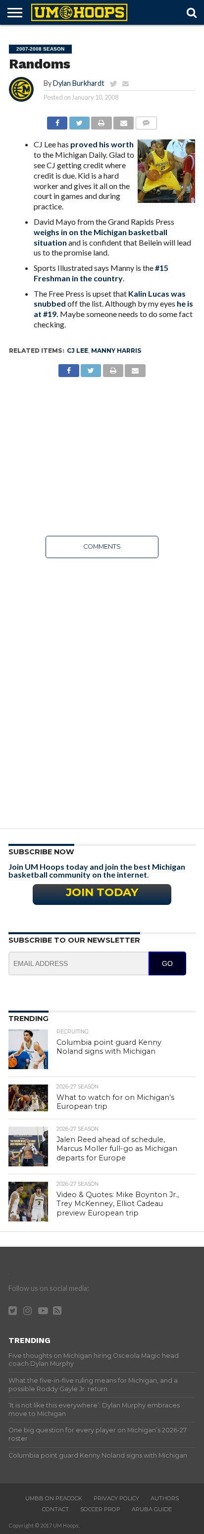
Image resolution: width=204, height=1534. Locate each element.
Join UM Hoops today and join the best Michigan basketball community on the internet (96, 870)
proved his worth (102, 144)
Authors (165, 1498)
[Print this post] (101, 120)
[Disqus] (102, 690)
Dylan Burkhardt (78, 83)
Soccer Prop (100, 1509)
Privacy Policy (116, 1498)
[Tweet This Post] (79, 120)
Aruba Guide (152, 1509)
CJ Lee (77, 350)
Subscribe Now (41, 851)
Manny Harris (116, 350)
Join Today (102, 892)
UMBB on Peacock (53, 1498)
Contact (55, 1509)
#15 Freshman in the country (101, 273)
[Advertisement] (102, 456)
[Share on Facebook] (57, 120)
